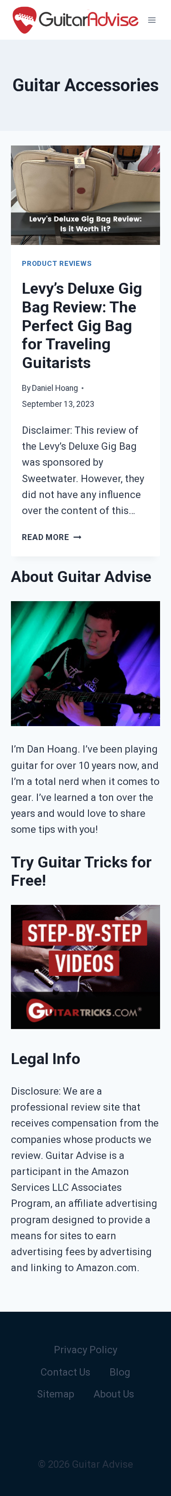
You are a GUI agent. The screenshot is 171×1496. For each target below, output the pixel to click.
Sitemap (55, 1394)
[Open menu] (151, 20)
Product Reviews (57, 264)
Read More (51, 537)
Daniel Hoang (55, 388)
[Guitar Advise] (75, 20)
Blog (119, 1372)
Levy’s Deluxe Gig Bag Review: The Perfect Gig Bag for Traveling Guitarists (82, 325)
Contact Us (65, 1372)
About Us (113, 1394)
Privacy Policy (85, 1350)
